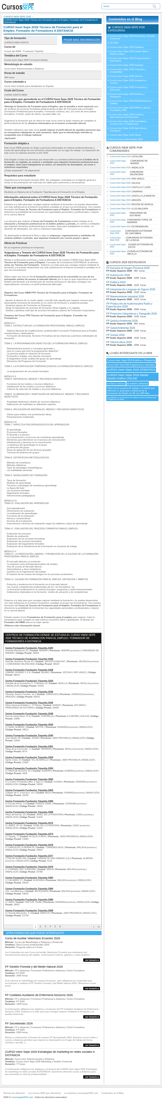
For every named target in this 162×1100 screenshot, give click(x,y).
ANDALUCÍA (127, 167)
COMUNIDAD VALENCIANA (126, 173)
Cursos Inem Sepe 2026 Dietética (126, 47)
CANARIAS (126, 191)
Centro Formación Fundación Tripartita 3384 (29, 888)
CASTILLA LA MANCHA (132, 196)
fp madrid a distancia (137, 383)
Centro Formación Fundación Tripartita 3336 (29, 702)
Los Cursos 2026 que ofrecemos (44, 1093)
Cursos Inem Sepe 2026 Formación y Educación (128, 88)
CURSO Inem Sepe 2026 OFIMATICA (131, 369)
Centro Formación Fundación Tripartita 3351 (29, 746)
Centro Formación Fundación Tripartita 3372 (29, 823)
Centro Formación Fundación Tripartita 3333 (29, 680)
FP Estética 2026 (116, 282)
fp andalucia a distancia (116, 384)
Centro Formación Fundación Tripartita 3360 (29, 779)
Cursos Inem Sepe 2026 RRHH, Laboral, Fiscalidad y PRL (130, 108)
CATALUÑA (126, 156)
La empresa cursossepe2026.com (81, 1093)
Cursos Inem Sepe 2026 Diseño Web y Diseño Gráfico (129, 52)
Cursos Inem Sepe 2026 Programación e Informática (130, 59)
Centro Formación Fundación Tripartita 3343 (29, 724)
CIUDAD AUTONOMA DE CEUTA (131, 245)
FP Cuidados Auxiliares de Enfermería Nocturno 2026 (39, 995)
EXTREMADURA (129, 226)
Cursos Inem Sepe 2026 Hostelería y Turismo (128, 81)
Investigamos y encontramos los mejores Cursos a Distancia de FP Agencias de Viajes (131, 398)
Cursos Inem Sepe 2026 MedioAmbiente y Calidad (131, 102)
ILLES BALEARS (129, 208)
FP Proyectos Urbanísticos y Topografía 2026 (131, 313)
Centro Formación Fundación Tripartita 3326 (29, 659)
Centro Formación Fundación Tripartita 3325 (29, 648)
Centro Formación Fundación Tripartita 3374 (29, 834)
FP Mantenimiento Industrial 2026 (125, 296)
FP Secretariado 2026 (19, 1023)
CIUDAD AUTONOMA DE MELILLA (131, 252)
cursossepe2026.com (22, 1097)
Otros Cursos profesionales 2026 (126, 139)
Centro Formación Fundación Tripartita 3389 (29, 910)
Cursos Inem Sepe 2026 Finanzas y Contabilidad (128, 70)
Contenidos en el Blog (125, 19)
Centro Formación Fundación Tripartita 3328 (29, 669)
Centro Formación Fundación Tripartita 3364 (29, 790)
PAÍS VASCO (127, 178)
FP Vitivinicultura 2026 (119, 342)
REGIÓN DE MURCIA (131, 204)
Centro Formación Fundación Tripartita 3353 (29, 757)
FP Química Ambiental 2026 (122, 320)
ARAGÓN (125, 200)
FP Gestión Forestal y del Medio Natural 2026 (34, 966)
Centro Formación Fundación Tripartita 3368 (29, 801)
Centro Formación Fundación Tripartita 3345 (29, 735)
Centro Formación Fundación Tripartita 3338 (29, 713)
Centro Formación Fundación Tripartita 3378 (29, 866)
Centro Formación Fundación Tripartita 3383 (29, 877)
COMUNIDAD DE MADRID (129, 162)
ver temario (91, 960)
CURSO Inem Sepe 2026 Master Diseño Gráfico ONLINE (128, 376)
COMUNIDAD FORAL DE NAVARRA (131, 221)
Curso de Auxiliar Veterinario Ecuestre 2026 (32, 938)
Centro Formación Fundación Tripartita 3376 (29, 845)
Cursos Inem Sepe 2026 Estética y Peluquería (127, 95)
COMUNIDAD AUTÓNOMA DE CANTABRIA (131, 232)
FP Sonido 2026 (115, 335)
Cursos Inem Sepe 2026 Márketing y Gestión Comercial (132, 37)
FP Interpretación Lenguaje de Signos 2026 (130, 289)
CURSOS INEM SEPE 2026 (17, 16)
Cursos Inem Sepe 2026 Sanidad (126, 65)
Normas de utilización (14, 1093)
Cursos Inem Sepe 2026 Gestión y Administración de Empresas (127, 115)
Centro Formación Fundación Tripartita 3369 (29, 812)
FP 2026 (114, 43)
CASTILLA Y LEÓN (130, 187)
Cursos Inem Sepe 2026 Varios (125, 135)
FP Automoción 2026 (118, 275)
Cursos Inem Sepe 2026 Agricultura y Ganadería (128, 129)
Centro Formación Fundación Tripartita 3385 (29, 899)
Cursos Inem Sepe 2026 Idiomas (126, 76)
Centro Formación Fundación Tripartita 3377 (29, 855)
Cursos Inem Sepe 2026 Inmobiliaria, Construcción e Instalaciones (128, 122)
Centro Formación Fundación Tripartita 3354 (29, 768)
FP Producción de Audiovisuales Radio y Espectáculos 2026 (129, 305)
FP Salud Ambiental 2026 (120, 328)
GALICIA (125, 183)
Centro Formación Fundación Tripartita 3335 (29, 691)
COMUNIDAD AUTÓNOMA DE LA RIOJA (131, 238)
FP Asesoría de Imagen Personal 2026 (128, 268)
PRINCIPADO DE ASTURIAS (128, 214)
